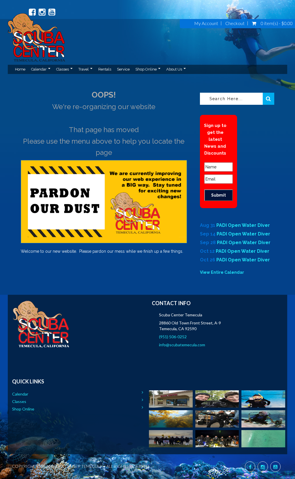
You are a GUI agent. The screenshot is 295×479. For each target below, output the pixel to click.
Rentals (104, 69)
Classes (63, 69)
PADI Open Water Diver (243, 225)
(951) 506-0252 (173, 336)
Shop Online (146, 69)
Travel (84, 69)
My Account (206, 23)
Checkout (235, 23)
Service (123, 69)
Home (20, 69)
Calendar (39, 69)
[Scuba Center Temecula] (36, 42)
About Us (174, 69)
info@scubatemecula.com (182, 344)
